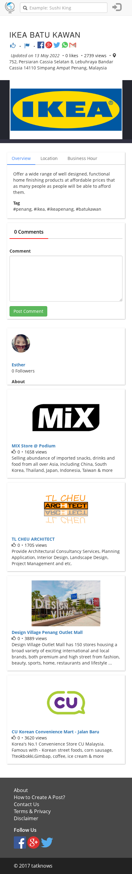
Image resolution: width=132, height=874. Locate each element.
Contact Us (26, 804)
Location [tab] (49, 158)
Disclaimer (26, 818)
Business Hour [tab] (82, 158)
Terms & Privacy (32, 811)
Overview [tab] (21, 158)
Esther (18, 365)
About (21, 790)
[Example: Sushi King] (25, 8)
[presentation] (49, 158)
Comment (20, 251)
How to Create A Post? (39, 797)
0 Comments (29, 231)
